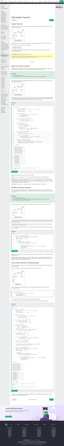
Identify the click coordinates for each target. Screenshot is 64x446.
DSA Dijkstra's (3, 61)
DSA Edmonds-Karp (4, 74)
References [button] (10, 1)
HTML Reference (24, 429)
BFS (13, 280)
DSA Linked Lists (3, 25)
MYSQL (50, 3)
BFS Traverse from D (18, 217)
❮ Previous (14, 20)
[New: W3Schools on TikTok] (62, 7)
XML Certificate (53, 436)
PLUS (11, 424)
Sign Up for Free (8, 416)
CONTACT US (53, 424)
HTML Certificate (53, 429)
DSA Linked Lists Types (4, 27)
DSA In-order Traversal (4, 45)
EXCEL (58, 3)
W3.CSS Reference (24, 432)
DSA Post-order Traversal (5, 46)
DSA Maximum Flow (4, 71)
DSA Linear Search (3, 21)
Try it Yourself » (14, 171)
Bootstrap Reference (24, 433)
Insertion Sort (3, 80)
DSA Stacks (2, 32)
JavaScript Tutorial (10, 430)
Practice (57, 1)
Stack (24, 49)
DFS (13, 281)
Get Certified (41, 1)
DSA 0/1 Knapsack (3, 98)
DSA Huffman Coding (4, 95)
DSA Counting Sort (4, 17)
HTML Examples (39, 429)
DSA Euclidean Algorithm (5, 94)
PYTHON (15, 3)
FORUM (32, 440)
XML (60, 3)
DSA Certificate (3, 91)
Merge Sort (2, 85)
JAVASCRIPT (8, 3)
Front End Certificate (53, 431)
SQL (12, 3)
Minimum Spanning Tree (4, 66)
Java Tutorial (9, 435)
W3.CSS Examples (39, 433)
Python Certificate (54, 432)
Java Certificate (53, 434)
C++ (26, 3)
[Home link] (1, 1)
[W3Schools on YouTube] (56, 7)
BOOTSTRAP (43, 3)
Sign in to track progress (32, 399)
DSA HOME (2, 6)
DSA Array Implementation (5, 47)
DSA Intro (2, 7)
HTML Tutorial (9, 429)
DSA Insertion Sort (4, 15)
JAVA (19, 3)
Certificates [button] (20, 1)
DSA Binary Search (4, 22)
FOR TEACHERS (36, 424)
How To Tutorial (9, 431)
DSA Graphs (3, 53)
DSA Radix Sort (3, 18)
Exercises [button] (15, 1)
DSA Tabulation (3, 101)
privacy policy (44, 442)
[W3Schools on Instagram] (61, 7)
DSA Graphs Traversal (4, 55)
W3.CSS (34, 3)
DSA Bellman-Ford (4, 62)
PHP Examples (39, 434)
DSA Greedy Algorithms (4, 104)
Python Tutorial (9, 432)
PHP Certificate (53, 433)
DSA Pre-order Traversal (4, 44)
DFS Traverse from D (18, 40)
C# (28, 3)
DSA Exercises (3, 108)
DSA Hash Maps (3, 38)
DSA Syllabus (3, 111)
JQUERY (54, 3)
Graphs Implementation (4, 54)
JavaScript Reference (24, 430)
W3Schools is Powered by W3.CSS (39, 444)
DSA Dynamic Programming (3, 103)
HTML (1, 3)
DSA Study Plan (3, 112)
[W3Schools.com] (6, 425)
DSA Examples (3, 107)
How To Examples (39, 431)
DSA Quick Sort (3, 16)
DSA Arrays (2, 11)
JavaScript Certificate (53, 430)
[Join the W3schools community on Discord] (59, 7)
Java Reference (24, 435)
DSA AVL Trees (3, 50)
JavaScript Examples (39, 430)
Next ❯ (51, 20)
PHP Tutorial (9, 434)
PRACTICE (44, 424)
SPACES (18, 424)
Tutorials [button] (5, 1)
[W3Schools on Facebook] (60, 7)
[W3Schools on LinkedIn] (57, 7)
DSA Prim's (2, 67)
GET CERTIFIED (27, 424)
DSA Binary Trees (3, 43)
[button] (30, 1)
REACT (47, 3)
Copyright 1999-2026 (23, 444)
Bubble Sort (3, 78)
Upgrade (45, 1)
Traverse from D (18, 284)
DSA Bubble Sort (3, 12)
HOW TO (38, 3)
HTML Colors (24, 434)
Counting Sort (3, 83)
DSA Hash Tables (3, 36)
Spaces (53, 1)
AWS (31, 3)
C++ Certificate (53, 435)
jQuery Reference (24, 436)
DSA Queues (3, 33)
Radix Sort (2, 84)
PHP (21, 3)
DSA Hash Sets (3, 37)
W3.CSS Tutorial (9, 433)
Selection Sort (3, 79)
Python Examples (39, 432)
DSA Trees (2, 41)
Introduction (3, 77)
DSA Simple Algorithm (4, 8)
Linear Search (3, 86)
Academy (49, 1)
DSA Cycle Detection (4, 56)
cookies (41, 442)
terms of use (38, 442)
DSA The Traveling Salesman (4, 97)
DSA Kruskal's (3, 68)
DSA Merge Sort (3, 19)
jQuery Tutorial (9, 436)
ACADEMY (38, 440)
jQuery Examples (39, 436)
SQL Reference (24, 431)
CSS (4, 3)
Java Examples (39, 435)
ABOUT (35, 440)
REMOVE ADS (32, 61)
